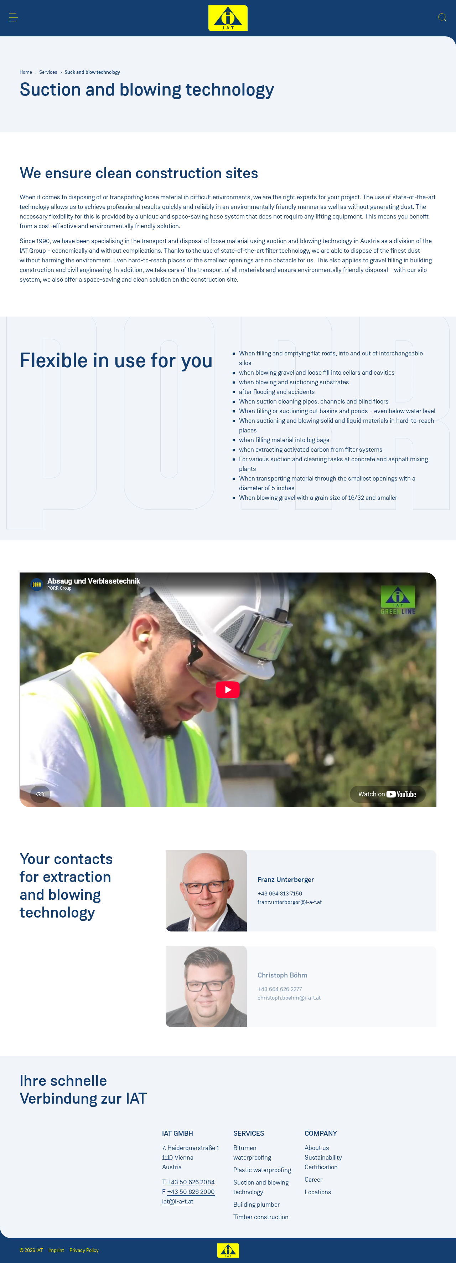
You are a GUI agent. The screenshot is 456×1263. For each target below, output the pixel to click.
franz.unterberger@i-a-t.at (290, 902)
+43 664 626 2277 (280, 985)
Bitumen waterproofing (252, 1152)
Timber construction (261, 1217)
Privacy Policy (84, 1250)
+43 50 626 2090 (191, 1192)
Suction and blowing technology (261, 1187)
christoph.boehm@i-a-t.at (289, 994)
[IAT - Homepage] (228, 18)
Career (313, 1180)
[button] (13, 17)
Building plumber (256, 1204)
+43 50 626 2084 (191, 1182)
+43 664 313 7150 (280, 893)
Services (48, 72)
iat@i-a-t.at (177, 1201)
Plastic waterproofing (262, 1170)
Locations (318, 1192)
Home (26, 72)
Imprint (56, 1250)
